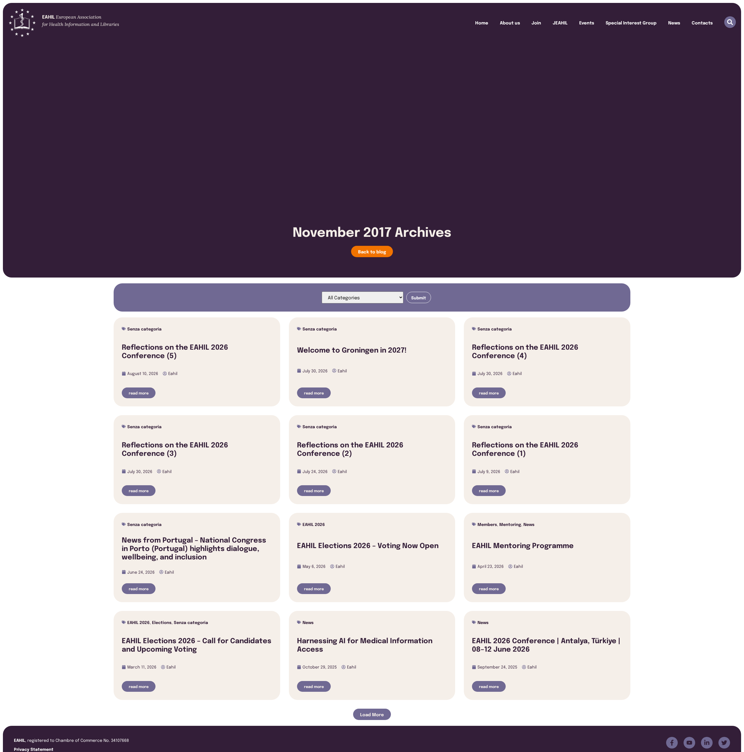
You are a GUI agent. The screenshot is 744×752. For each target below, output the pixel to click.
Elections (161, 622)
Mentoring (510, 524)
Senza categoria (144, 328)
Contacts (702, 22)
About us (510, 22)
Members (487, 524)
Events (586, 22)
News (674, 22)
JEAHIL (560, 22)
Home (481, 22)
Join (536, 22)
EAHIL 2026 (314, 524)
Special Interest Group (631, 22)
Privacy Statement (33, 749)
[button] (372, 714)
